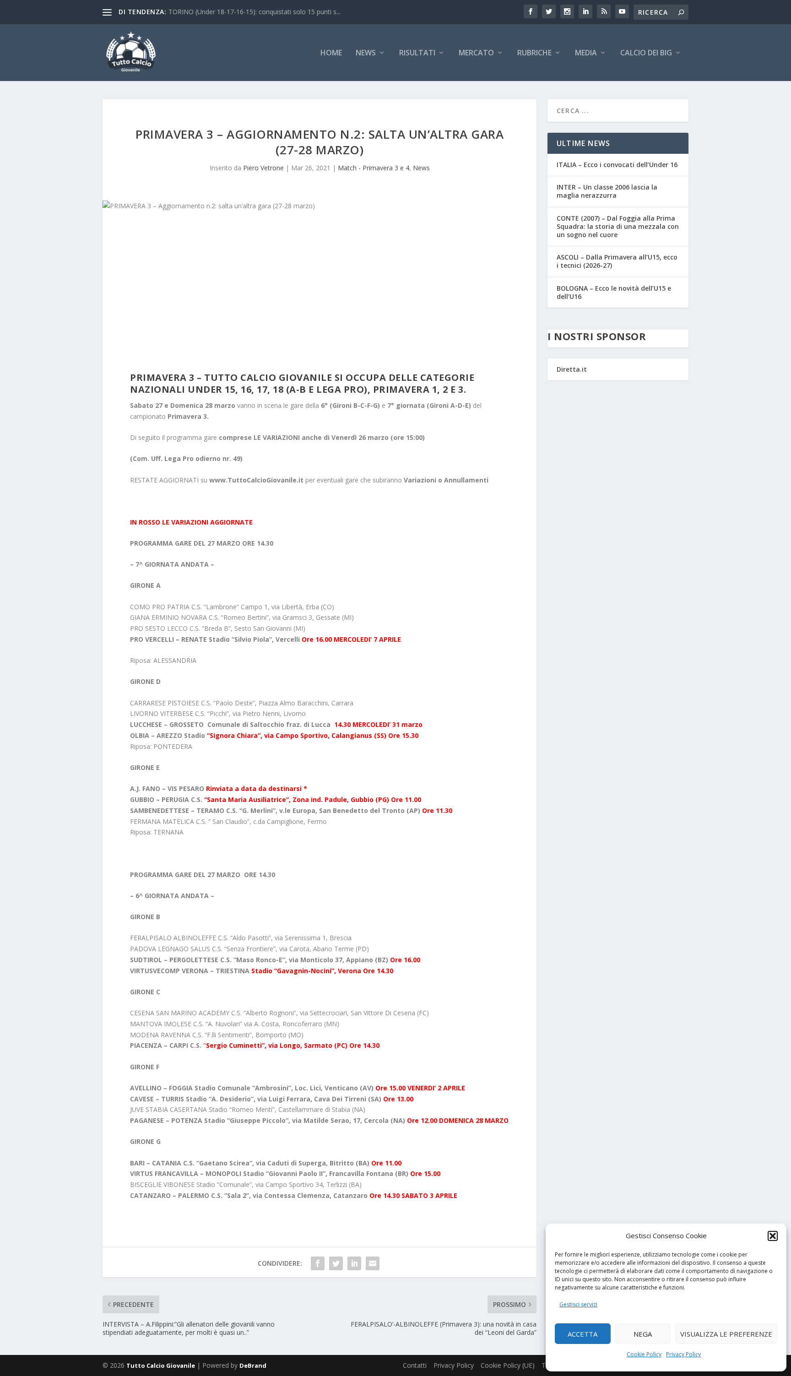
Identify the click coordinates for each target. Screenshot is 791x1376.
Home (331, 53)
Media (586, 53)
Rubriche (534, 53)
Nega (643, 1333)
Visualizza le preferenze (726, 1333)
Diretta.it (572, 369)
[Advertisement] (319, 294)
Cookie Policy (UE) (508, 1365)
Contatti (415, 1365)
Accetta (582, 1333)
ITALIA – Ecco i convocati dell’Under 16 (617, 164)
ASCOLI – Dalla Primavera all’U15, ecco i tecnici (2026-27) (617, 261)
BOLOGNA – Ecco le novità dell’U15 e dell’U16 (614, 292)
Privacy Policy (683, 1354)
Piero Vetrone (263, 167)
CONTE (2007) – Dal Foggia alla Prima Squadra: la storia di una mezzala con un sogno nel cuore (618, 226)
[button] (772, 1236)
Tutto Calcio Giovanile (160, 1365)
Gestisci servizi (578, 1304)
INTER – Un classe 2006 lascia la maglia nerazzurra (607, 191)
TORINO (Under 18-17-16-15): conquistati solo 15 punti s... (254, 11)
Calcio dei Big (646, 53)
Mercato (476, 53)
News (366, 53)
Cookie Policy (644, 1354)
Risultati (417, 53)
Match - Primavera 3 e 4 (373, 167)
